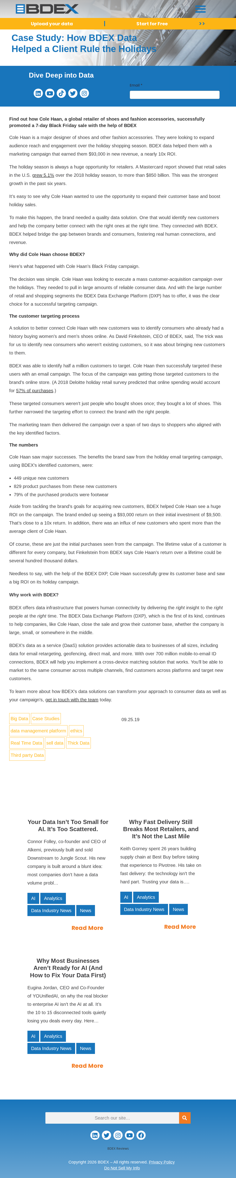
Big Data (19, 718)
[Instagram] (84, 93)
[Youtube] (49, 93)
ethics (76, 730)
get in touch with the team (71, 699)
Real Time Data (26, 743)
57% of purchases (34, 390)
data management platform (38, 730)
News (85, 910)
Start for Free (152, 23)
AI (33, 898)
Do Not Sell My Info (122, 1168)
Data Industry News (51, 910)
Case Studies (45, 718)
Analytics (53, 898)
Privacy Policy (162, 1162)
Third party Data (27, 755)
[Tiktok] (61, 93)
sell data (54, 743)
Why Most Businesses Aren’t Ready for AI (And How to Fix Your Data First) (68, 967)
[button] (200, 8)
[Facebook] (141, 1135)
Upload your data (52, 23)
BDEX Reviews (118, 1148)
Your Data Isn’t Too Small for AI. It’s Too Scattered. (68, 825)
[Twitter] (72, 93)
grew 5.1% (43, 175)
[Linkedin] (38, 93)
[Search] (185, 1118)
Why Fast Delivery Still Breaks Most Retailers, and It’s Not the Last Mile (161, 829)
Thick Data (78, 743)
